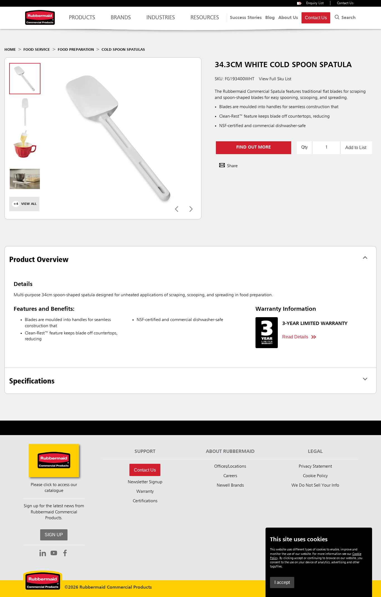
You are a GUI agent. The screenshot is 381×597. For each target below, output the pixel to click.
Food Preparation (76, 50)
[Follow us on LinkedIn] (43, 554)
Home (10, 50)
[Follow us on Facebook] (65, 554)
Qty (304, 147)
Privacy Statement (315, 466)
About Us (288, 18)
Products (82, 18)
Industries (160, 18)
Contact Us (345, 3)
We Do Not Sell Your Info (315, 485)
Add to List (355, 147)
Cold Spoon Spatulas (123, 50)
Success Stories (246, 18)
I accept (282, 582)
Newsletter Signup (145, 482)
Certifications (145, 501)
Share (232, 166)
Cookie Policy (315, 476)
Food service (36, 50)
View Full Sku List (275, 79)
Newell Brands (230, 485)
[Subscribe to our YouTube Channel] (54, 554)
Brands (121, 18)
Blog (270, 18)
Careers (230, 476)
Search (348, 18)
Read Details (295, 336)
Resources (205, 18)
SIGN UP (54, 534)
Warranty (145, 491)
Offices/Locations (230, 466)
